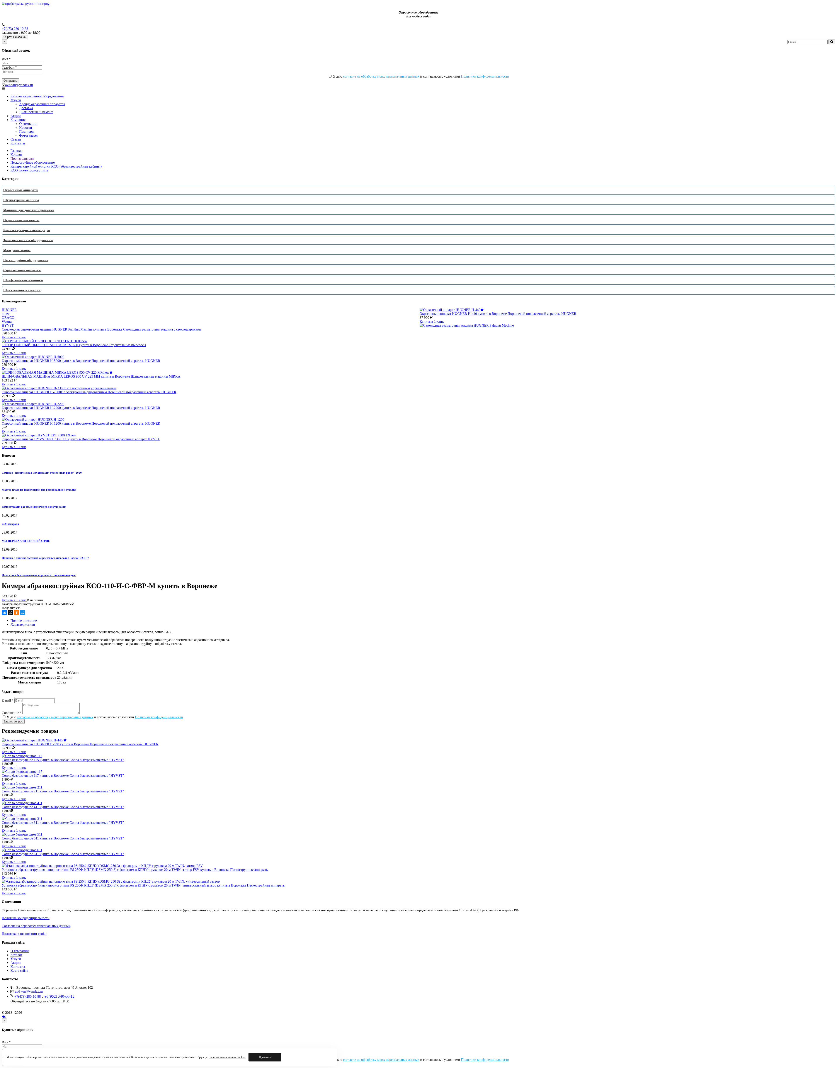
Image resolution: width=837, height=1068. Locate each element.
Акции (15, 116)
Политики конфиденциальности (485, 76)
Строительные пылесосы (22, 270)
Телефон (9, 67)
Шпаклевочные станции (22, 290)
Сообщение (12, 713)
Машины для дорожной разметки (28, 210)
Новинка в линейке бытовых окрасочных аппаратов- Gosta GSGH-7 (45, 557)
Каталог (16, 154)
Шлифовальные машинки (23, 280)
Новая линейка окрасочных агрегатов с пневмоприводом (39, 575)
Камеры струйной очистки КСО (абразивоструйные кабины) (56, 166)
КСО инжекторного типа (29, 170)
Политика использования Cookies (227, 1057)
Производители (22, 158)
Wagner (7, 321)
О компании (28, 123)
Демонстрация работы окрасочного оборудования (34, 506)
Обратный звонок (14, 37)
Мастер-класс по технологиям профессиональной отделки (39, 489)
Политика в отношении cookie (24, 934)
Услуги (15, 100)
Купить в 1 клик (432, 321)
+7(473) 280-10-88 (15, 29)
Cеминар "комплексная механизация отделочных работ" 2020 (42, 472)
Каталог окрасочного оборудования (37, 96)
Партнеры (26, 131)
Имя (6, 59)
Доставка (26, 108)
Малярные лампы (17, 250)
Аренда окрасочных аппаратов (42, 104)
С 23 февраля (10, 524)
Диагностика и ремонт (36, 112)
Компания (18, 120)
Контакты (17, 143)
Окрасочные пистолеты (21, 220)
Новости (25, 127)
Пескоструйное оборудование (32, 162)
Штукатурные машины (21, 200)
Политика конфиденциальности (25, 918)
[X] (10, 612)
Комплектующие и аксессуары (26, 230)
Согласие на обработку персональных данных (36, 926)
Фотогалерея (28, 135)
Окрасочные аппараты (20, 190)
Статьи (15, 139)
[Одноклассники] (16, 612)
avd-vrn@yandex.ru (19, 85)
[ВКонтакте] (4, 612)
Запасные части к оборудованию (28, 240)
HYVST (8, 325)
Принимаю (265, 1057)
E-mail (8, 700)
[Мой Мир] (22, 612)
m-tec (5, 313)
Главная (16, 151)
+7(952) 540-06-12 (59, 996)
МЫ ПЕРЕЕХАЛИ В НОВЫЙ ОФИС (26, 540)
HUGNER (9, 310)
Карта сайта (19, 970)
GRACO (8, 317)
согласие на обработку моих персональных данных (381, 76)
